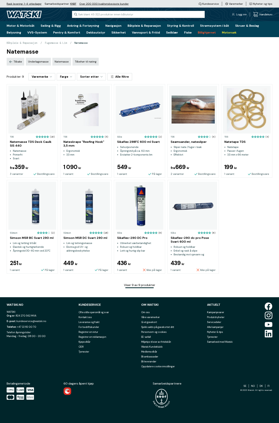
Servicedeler (214, 322)
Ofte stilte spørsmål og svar (94, 312)
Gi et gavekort (149, 322)
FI (269, 386)
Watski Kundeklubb (151, 346)
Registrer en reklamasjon (92, 337)
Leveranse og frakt (89, 322)
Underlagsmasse (38, 61)
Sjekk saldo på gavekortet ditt (157, 327)
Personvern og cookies (154, 332)
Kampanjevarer (215, 312)
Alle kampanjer (215, 327)
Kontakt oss (85, 317)
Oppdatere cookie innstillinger (158, 366)
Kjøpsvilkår (85, 341)
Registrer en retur (88, 332)
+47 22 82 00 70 (26, 326)
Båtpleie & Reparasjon (22, 43)
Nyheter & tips (215, 332)
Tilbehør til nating (85, 61)
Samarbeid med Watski (219, 341)
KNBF (73, 3)
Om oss (145, 312)
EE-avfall (146, 337)
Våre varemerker (150, 317)
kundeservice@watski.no (31, 321)
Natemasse (80, 43)
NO (253, 386)
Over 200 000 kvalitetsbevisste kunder (104, 3)
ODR (81, 346)
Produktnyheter (216, 317)
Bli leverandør (148, 361)
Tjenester (84, 351)
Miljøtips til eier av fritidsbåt (156, 341)
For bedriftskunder (89, 327)
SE (245, 386)
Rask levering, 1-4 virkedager (24, 3)
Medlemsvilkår (149, 351)
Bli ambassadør (149, 356)
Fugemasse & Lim (56, 43)
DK (261, 386)
